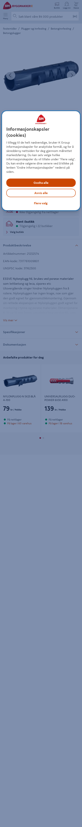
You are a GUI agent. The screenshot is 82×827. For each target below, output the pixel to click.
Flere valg (40, 203)
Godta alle (41, 182)
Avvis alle (41, 192)
